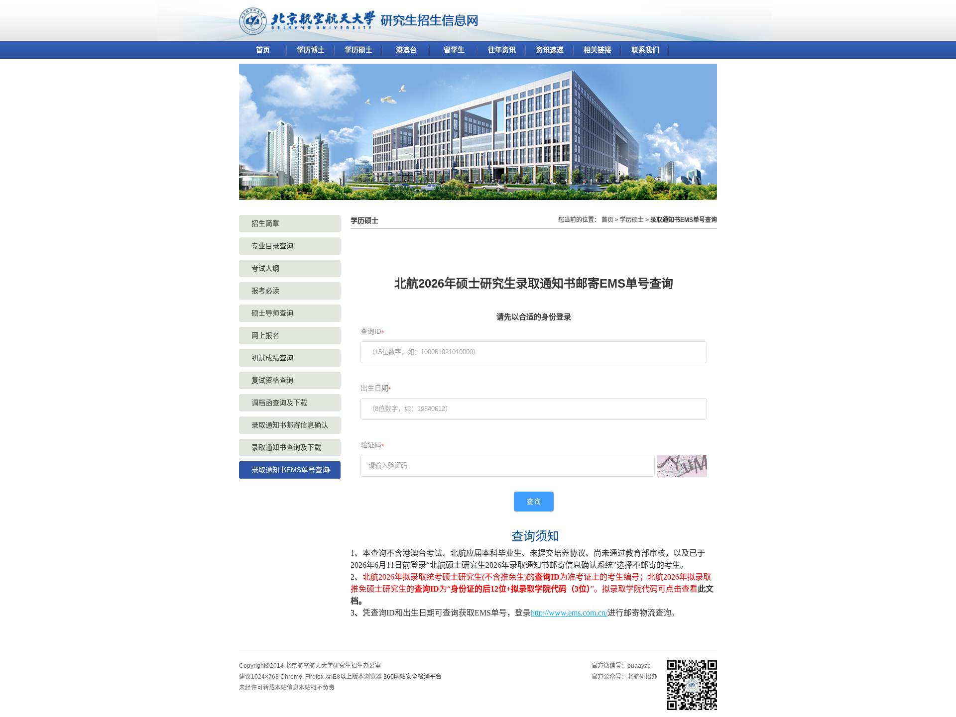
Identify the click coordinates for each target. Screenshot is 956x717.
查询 (534, 502)
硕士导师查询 (272, 313)
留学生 (454, 50)
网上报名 (265, 335)
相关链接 (597, 50)
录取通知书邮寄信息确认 (289, 425)
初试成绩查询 (272, 358)
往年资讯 (502, 50)
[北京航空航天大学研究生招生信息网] (358, 31)
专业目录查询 (272, 246)
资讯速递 (550, 50)
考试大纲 (265, 268)
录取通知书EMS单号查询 (290, 470)
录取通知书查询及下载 (286, 447)
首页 (263, 50)
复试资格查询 (272, 380)
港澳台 (406, 50)
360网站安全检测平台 (412, 676)
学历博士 (311, 50)
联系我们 (645, 50)
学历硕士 (358, 50)
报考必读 (265, 291)
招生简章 (265, 223)
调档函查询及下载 (279, 403)
